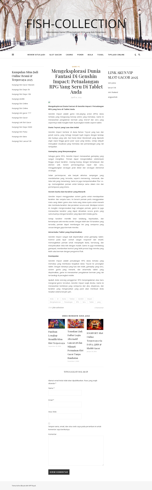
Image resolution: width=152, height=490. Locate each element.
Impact (89, 299)
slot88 (21, 99)
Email (51, 400)
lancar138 (112, 87)
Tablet (91, 302)
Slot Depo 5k (24, 89)
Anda (51, 299)
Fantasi (72, 299)
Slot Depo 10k (25, 94)
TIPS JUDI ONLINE (116, 54)
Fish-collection (76, 23)
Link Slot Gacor (25, 122)
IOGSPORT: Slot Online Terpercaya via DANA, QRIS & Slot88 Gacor (95, 341)
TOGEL (100, 54)
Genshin (81, 299)
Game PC (76, 67)
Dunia (64, 299)
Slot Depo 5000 (25, 127)
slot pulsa (112, 83)
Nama (51, 388)
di (57, 299)
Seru (84, 302)
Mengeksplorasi (55, 302)
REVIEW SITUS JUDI (36, 54)
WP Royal (32, 486)
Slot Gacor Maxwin (26, 85)
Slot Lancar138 (25, 141)
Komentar (52, 434)
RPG (77, 302)
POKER (80, 54)
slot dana (23, 136)
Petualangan (68, 302)
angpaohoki (112, 97)
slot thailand (113, 92)
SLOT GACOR (55, 54)
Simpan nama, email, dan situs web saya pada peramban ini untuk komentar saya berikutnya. (74, 428)
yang (98, 302)
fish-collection (58, 307)
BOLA (90, 54)
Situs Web (52, 411)
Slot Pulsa (23, 132)
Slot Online (23, 103)
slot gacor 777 (25, 113)
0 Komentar (99, 307)
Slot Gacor (23, 117)
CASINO (69, 54)
